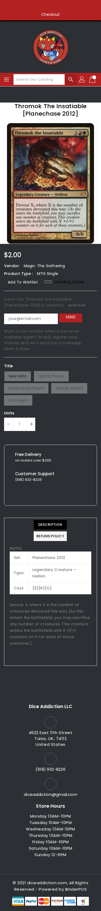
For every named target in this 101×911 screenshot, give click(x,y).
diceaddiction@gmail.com (50, 794)
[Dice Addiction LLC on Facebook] (30, 6)
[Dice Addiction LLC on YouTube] (61, 6)
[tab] (50, 525)
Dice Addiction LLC (50, 706)
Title (8, 366)
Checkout (50, 14)
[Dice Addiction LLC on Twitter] (40, 6)
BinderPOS (76, 889)
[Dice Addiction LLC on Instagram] (51, 6)
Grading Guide (69, 282)
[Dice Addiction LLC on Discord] (71, 6)
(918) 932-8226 (50, 769)
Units (9, 413)
